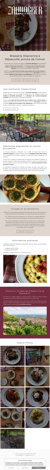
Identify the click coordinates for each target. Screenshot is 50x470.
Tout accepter (38, 467)
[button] (12, 356)
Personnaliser (25, 467)
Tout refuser (11, 467)
